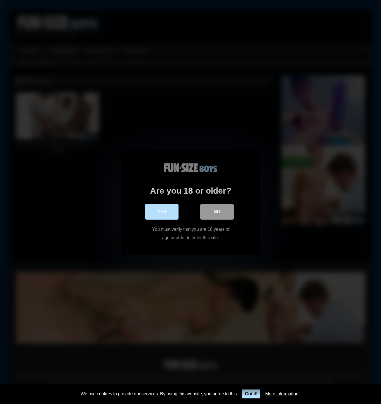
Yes (162, 211)
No (217, 211)
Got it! (251, 393)
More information (281, 393)
